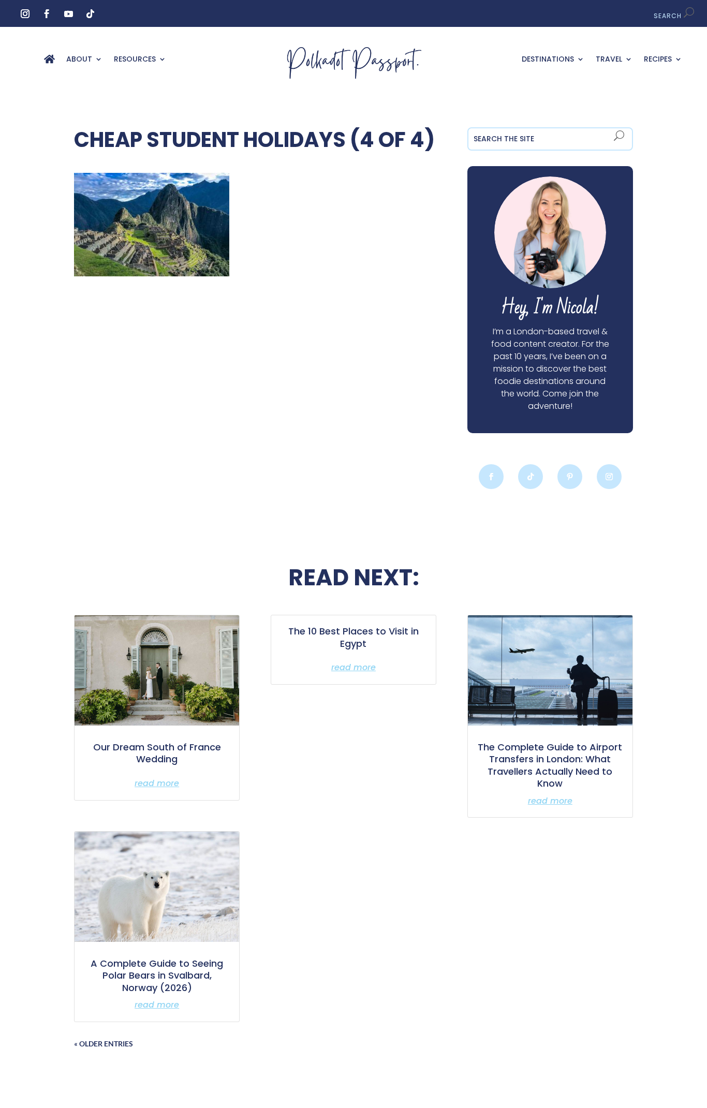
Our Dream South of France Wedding (157, 753)
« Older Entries (103, 1043)
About (79, 59)
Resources (135, 59)
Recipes (658, 59)
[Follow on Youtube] (69, 14)
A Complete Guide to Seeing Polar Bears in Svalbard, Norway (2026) (157, 975)
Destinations (548, 59)
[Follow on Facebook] (47, 14)
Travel (609, 59)
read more (157, 783)
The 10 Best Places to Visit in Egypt (353, 637)
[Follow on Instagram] (25, 14)
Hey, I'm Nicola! (550, 307)
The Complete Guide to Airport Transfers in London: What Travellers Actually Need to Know (550, 765)
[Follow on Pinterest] (569, 476)
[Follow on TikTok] (90, 14)
